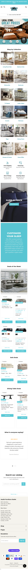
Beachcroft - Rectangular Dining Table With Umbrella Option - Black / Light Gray (7, 407)
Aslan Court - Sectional (19, 314)
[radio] (16, 305)
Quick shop (7, 318)
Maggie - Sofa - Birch (6, 373)
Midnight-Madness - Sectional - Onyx (20, 343)
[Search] (23, 484)
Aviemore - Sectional (7, 341)
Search (11, 563)
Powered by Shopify (14, 566)
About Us (16, 563)
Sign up (22, 540)
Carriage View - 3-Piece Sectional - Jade (7, 306)
